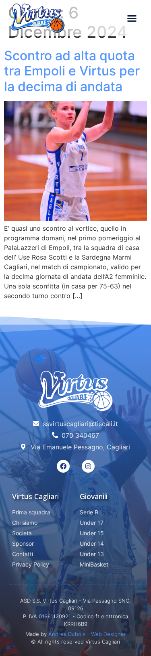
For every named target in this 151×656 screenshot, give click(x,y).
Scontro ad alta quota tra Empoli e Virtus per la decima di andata (72, 71)
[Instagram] (88, 466)
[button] (131, 18)
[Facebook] (63, 466)
